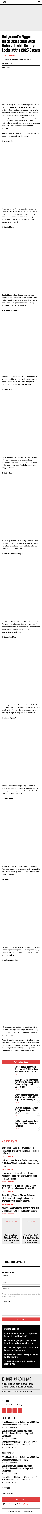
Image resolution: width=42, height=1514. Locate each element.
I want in (20, 1499)
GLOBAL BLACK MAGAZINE (21, 59)
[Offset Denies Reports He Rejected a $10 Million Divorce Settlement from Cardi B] (7, 1071)
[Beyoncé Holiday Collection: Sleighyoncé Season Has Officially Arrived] (7, 1112)
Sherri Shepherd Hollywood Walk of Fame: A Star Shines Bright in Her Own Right (27, 1097)
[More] (22, 72)
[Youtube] (20, 1410)
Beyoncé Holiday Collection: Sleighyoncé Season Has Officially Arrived (26, 1110)
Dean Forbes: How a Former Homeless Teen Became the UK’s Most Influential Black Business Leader (11, 1238)
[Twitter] (8, 72)
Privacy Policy (23, 1504)
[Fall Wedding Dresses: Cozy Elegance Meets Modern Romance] (7, 1125)
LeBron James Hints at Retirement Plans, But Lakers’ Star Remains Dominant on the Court (20, 1163)
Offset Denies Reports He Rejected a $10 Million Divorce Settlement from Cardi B (27, 1069)
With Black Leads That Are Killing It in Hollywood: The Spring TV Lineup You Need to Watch (20, 1151)
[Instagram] (9, 1410)
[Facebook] (4, 72)
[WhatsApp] (17, 72)
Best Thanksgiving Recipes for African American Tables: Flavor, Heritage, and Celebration (27, 1083)
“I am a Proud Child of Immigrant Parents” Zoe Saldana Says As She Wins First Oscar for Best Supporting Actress (31, 1238)
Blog (17, 1074)
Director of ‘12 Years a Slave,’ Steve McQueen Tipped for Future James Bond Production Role (19, 1176)
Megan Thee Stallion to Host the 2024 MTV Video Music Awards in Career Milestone (20, 1209)
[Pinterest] (13, 72)
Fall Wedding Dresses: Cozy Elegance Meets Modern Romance (26, 1123)
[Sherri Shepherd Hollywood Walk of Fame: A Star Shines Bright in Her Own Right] (7, 1098)
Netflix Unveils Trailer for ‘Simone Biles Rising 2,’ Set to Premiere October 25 (19, 1187)
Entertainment (8, 1156)
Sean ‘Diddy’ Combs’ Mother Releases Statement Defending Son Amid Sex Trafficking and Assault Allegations (18, 1198)
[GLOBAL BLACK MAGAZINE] (3, 59)
